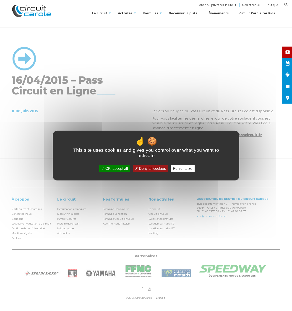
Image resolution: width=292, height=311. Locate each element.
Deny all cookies (152, 168)
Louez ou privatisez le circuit (217, 5)
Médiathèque (251, 5)
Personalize (182, 168)
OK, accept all (116, 168)
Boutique (272, 5)
